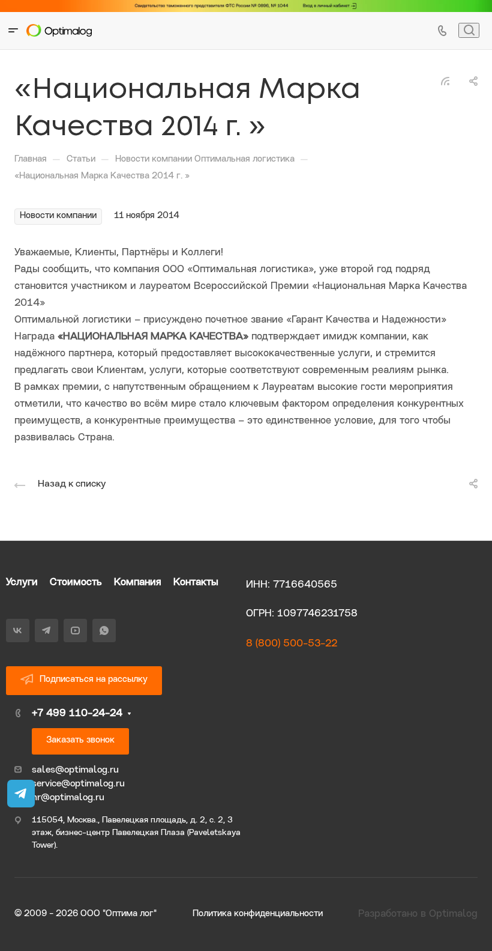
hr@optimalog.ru (68, 798)
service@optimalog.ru (78, 784)
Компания (137, 582)
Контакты (195, 582)
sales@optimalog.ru (75, 770)
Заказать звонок (80, 740)
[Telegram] (46, 630)
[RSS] (445, 81)
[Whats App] (104, 630)
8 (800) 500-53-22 (291, 644)
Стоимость (76, 582)
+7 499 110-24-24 (77, 713)
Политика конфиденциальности (258, 914)
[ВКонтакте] (17, 630)
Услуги (22, 582)
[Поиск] (468, 30)
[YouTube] (75, 630)
